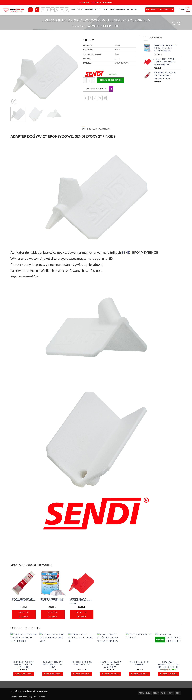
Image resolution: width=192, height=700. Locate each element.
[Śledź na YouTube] (62, 9)
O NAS (105, 9)
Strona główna (78, 26)
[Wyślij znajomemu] (100, 98)
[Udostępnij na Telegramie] (104, 98)
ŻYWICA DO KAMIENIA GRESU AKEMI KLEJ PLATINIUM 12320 (52, 600)
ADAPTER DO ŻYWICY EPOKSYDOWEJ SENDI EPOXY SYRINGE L (81, 601)
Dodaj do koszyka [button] (24, 614)
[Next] (74, 70)
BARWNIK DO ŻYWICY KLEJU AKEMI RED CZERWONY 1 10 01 (23, 600)
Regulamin (33, 696)
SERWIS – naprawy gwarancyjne (119, 9)
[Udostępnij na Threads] (95, 98)
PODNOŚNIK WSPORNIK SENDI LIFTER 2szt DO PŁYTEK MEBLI (23, 664)
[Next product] (174, 23)
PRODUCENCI (88, 9)
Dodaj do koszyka (110, 80)
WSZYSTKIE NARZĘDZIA (99, 26)
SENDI (117, 26)
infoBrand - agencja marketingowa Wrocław (31, 691)
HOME (73, 9)
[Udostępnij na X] (90, 98)
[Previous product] (179, 23)
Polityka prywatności (19, 696)
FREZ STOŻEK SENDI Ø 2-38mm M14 (139, 663)
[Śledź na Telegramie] (67, 9)
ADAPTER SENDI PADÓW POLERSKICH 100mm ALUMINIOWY (110, 664)
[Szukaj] (37, 9)
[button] (30, 9)
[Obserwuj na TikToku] (48, 9)
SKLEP (80, 9)
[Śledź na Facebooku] (43, 9)
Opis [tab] (83, 129)
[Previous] (15, 70)
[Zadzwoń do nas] (57, 9)
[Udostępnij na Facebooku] (86, 98)
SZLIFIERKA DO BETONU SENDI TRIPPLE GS (81, 663)
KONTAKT (98, 9)
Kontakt (42, 696)
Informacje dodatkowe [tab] (98, 129)
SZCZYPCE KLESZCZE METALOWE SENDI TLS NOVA (52, 664)
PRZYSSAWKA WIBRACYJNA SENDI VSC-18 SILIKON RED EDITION (168, 664)
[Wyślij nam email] (52, 9)
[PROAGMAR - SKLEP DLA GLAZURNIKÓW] (13, 10)
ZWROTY (134, 9)
